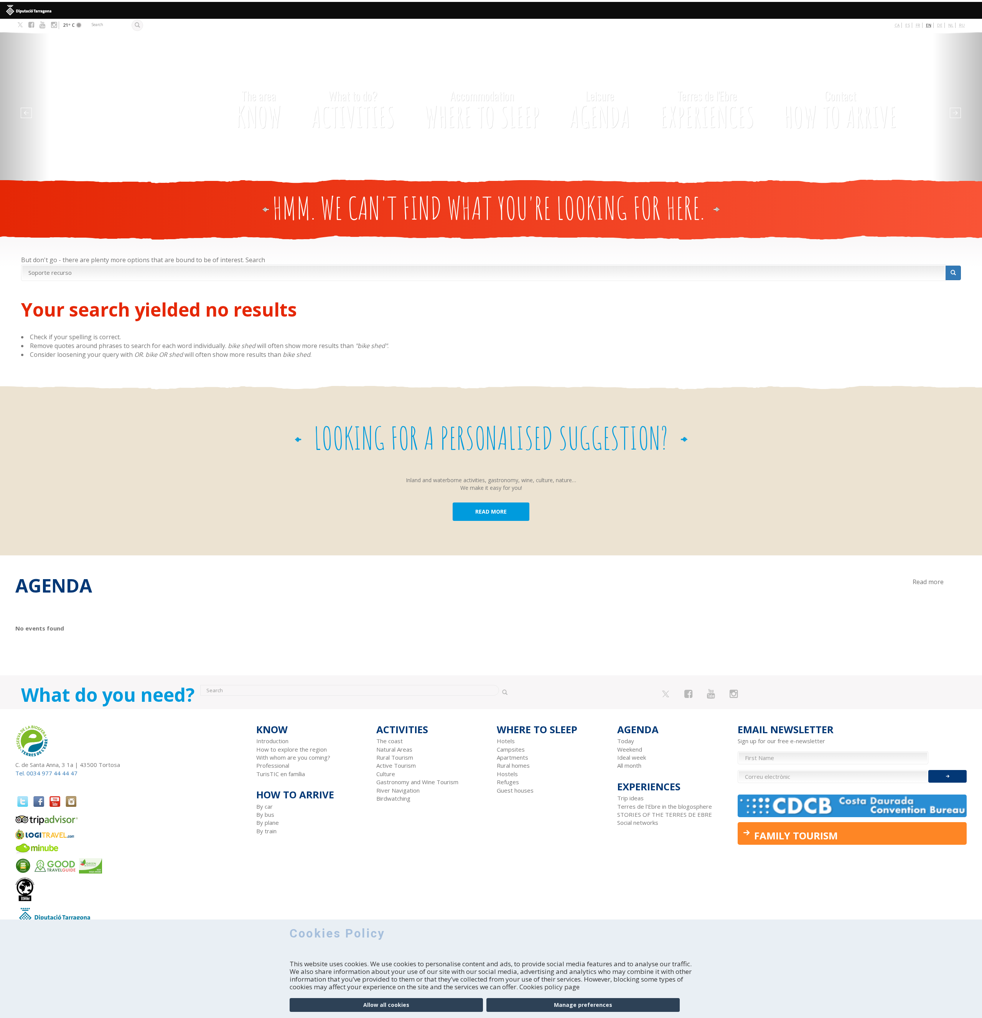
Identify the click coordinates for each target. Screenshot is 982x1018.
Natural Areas (394, 749)
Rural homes (513, 765)
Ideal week (631, 757)
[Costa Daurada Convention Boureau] (852, 806)
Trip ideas (630, 798)
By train (266, 831)
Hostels (507, 774)
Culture (385, 774)
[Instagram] (54, 24)
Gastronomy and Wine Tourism (417, 782)
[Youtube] (42, 24)
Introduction (272, 741)
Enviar (947, 776)
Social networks (637, 822)
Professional (272, 765)
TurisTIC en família (280, 774)
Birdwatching (393, 798)
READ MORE (491, 511)
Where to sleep (482, 111)
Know (259, 111)
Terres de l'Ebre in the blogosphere (664, 806)
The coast (389, 741)
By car (264, 806)
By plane (267, 822)
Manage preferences (583, 1004)
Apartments (512, 757)
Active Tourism (396, 765)
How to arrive (840, 111)
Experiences (707, 111)
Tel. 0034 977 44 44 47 (46, 773)
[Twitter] (20, 25)
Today (625, 741)
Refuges (508, 782)
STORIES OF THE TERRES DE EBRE (664, 814)
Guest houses (515, 790)
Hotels (506, 741)
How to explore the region (291, 749)
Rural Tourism (394, 757)
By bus (265, 814)
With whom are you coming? (293, 757)
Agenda (599, 111)
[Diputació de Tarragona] (491, 10)
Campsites (511, 749)
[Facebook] (31, 24)
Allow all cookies (386, 1004)
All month (629, 765)
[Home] (114, 91)
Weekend (629, 749)
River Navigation (398, 790)
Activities (353, 111)
